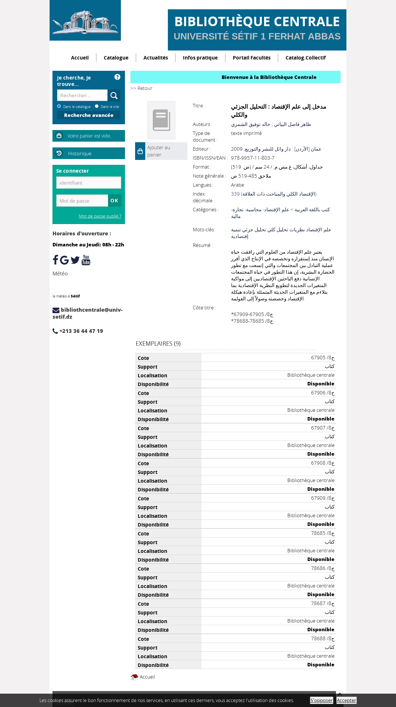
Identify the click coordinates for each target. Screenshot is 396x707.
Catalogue (116, 57)
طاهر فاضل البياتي (292, 124)
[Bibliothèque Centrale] (85, 20)
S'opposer (321, 700)
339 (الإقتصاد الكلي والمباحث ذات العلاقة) (274, 193)
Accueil (80, 57)
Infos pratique (200, 57)
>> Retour (141, 88)
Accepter (346, 700)
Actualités (155, 57)
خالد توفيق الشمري (250, 124)
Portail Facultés (251, 57)
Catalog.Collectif (306, 57)
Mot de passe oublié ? (100, 216)
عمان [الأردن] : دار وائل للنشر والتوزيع (283, 148)
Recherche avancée (89, 115)
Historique (79, 153)
